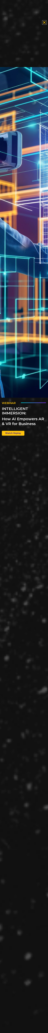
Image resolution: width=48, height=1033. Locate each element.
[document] (24, 516)
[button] (44, 22)
